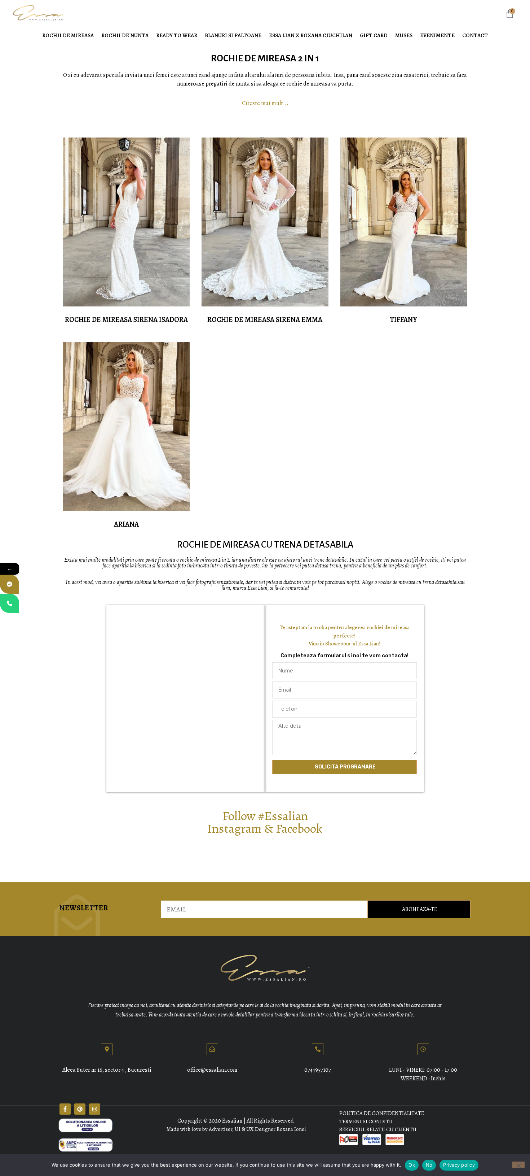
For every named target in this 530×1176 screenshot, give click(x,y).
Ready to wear (176, 35)
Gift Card (374, 35)
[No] (518, 1165)
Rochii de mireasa (68, 35)
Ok (411, 1165)
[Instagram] (94, 1109)
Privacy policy (459, 1165)
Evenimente (437, 35)
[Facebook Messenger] (9, 584)
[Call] (9, 603)
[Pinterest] (79, 1109)
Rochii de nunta (125, 35)
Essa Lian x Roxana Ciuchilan (310, 35)
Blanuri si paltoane (233, 35)
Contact (475, 35)
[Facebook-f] (65, 1109)
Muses (403, 35)
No (429, 1165)
